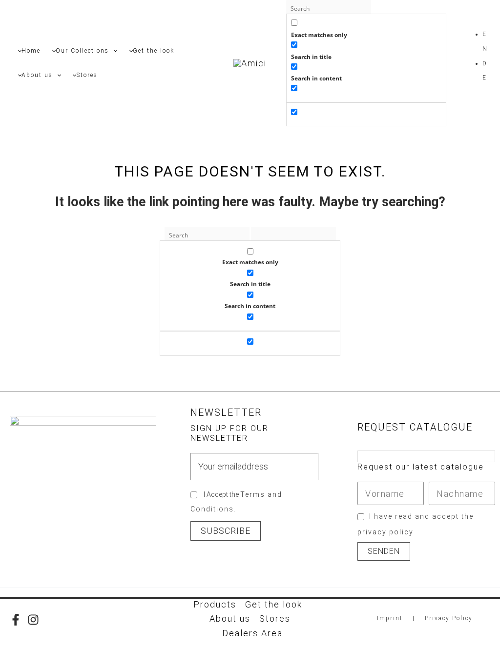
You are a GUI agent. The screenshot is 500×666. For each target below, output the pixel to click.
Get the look (273, 604)
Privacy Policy (449, 618)
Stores (275, 618)
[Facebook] (15, 620)
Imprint (390, 618)
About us (229, 618)
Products (214, 604)
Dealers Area (252, 633)
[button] (113, 51)
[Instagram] (33, 620)
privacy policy (385, 532)
